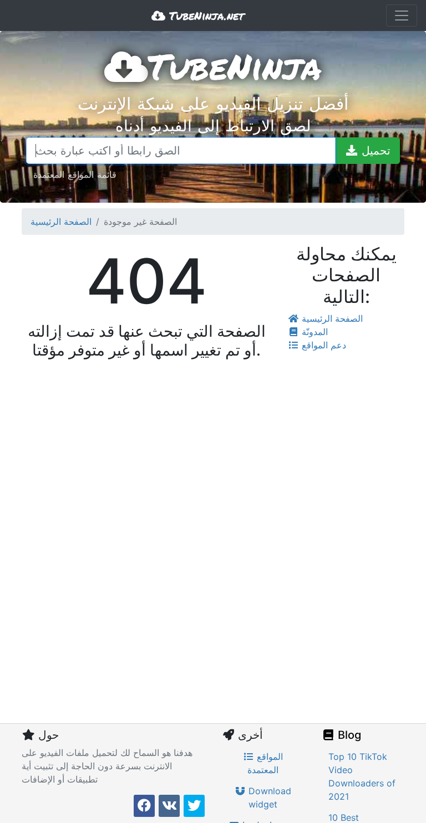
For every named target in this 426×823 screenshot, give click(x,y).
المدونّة (313, 331)
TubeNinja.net (204, 15)
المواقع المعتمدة (265, 763)
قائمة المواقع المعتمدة (74, 174)
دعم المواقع (322, 345)
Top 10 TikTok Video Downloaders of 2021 (361, 776)
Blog (348, 735)
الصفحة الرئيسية (61, 221)
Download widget (268, 797)
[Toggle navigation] (401, 15)
